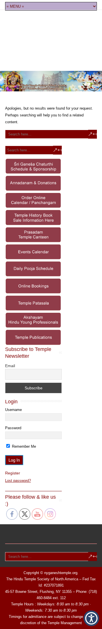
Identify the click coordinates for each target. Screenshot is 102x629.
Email (10, 365)
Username (13, 410)
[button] (91, 618)
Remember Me (23, 446)
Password (13, 428)
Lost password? (18, 480)
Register (12, 473)
